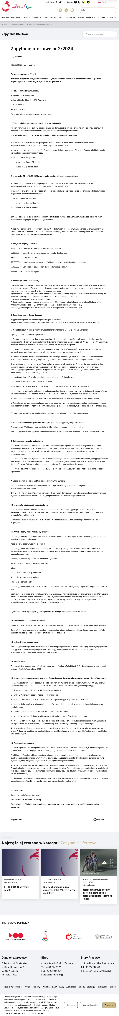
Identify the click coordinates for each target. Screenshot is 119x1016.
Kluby (61, 17)
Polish (104, 2)
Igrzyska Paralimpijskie (11, 17)
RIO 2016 (18, 879)
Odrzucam (71, 1005)
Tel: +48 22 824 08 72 (51, 967)
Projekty (36, 17)
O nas (26, 17)
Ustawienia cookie (90, 1005)
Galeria (81, 17)
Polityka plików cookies (33, 1013)
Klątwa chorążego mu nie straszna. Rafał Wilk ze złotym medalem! (59, 890)
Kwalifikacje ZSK (50, 17)
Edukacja (89, 17)
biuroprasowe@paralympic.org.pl (96, 971)
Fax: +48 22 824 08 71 (51, 971)
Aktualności (70, 17)
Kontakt (113, 17)
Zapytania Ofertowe (24, 25)
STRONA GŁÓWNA (9, 25)
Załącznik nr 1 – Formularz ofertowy (26, 800)
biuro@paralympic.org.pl (52, 974)
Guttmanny (102, 17)
